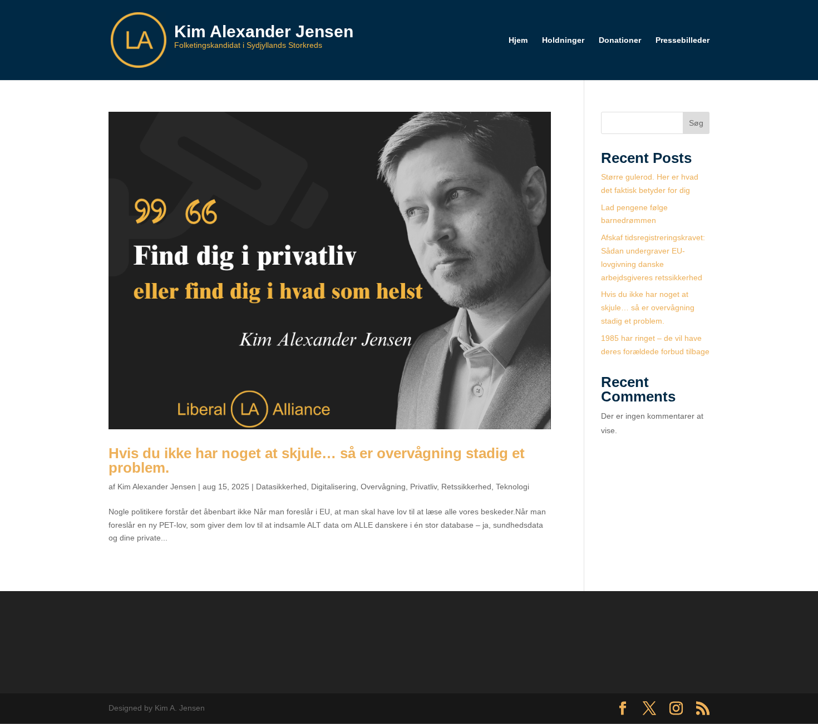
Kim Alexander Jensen (156, 486)
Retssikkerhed (466, 486)
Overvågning (383, 486)
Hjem (518, 40)
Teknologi (512, 486)
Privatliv (423, 486)
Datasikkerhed (281, 486)
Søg (696, 122)
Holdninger (563, 40)
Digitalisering (333, 486)
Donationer (620, 40)
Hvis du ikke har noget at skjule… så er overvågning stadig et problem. (317, 460)
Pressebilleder (682, 40)
